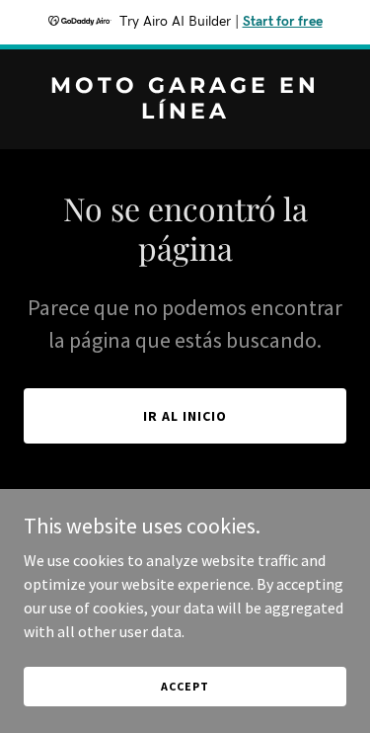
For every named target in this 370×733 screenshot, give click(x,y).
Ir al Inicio (185, 416)
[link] (185, 112)
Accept (184, 686)
